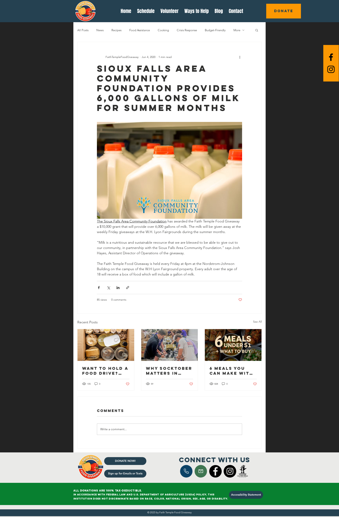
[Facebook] (215, 471)
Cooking (163, 30)
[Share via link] (127, 287)
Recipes (116, 30)
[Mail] (186, 471)
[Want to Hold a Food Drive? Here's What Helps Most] (105, 345)
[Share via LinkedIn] (118, 287)
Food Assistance (139, 30)
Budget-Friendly (215, 30)
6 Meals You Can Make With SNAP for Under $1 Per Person (233, 371)
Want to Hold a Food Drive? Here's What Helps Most (105, 371)
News (100, 30)
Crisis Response (187, 30)
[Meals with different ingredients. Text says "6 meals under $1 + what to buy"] (233, 345)
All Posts (82, 30)
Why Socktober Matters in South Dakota (169, 371)
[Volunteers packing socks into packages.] (169, 345)
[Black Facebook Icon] (331, 57)
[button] (257, 30)
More (236, 30)
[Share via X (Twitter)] (108, 287)
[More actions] (239, 57)
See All (257, 321)
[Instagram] (230, 471)
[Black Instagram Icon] (331, 69)
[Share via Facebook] (99, 287)
